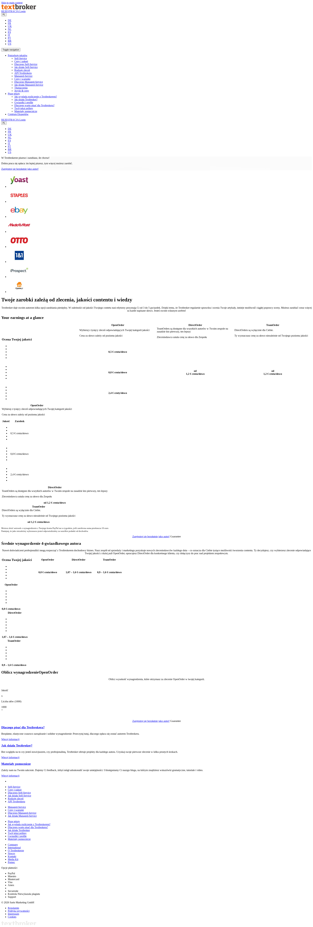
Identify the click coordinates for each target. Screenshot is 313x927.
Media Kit (13, 859)
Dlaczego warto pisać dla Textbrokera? (34, 105)
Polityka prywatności (19, 911)
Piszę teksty (14, 821)
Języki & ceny (21, 90)
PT (9, 38)
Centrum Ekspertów (18, 114)
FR (9, 23)
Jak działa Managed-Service (28, 84)
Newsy (11, 853)
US (9, 43)
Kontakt (12, 856)
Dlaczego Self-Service (25, 64)
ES (9, 32)
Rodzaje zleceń (22, 70)
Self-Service (20, 58)
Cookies (12, 916)
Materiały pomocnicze (25, 111)
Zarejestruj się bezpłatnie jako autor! (19, 169)
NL (9, 29)
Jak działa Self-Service (26, 67)
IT (9, 35)
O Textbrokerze (16, 850)
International (14, 847)
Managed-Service (23, 76)
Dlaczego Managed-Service (28, 82)
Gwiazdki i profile (23, 102)
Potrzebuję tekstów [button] (17, 55)
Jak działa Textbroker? (25, 99)
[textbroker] (18, 8)
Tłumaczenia (21, 87)
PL (4, 14)
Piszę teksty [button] (14, 93)
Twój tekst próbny (23, 108)
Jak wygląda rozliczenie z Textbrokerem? (35, 96)
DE (9, 20)
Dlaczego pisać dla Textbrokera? (23, 727)
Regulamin (13, 908)
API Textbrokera (23, 73)
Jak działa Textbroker (19, 830)
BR (9, 41)
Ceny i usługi (21, 61)
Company (13, 844)
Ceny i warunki (22, 79)
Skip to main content (11, 2)
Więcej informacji (10, 739)
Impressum (13, 913)
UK (10, 26)
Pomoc (11, 862)
